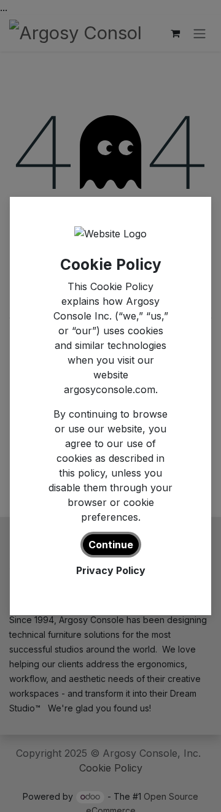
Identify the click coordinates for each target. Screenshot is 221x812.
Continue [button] (110, 544)
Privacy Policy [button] (110, 570)
